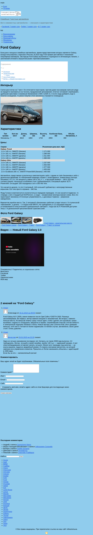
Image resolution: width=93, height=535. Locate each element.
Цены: (8, 75)
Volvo (5, 519)
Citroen (6, 474)
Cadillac (6, 466)
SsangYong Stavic (24, 445)
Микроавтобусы (9, 38)
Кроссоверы (8, 36)
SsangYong (7, 512)
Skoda (5, 510)
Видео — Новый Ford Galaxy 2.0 (14, 79)
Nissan (6, 500)
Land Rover (7, 490)
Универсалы (8, 42)
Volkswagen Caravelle (43, 447)
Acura (5, 460)
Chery (5, 468)
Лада (5, 523)
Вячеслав (12, 337)
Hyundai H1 (23, 451)
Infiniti (5, 486)
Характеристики (8, 73)
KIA (4, 488)
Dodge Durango (23, 449)
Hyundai (6, 484)
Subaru (6, 513)
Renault (6, 506)
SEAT (5, 508)
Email (3, 380)
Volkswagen (8, 517)
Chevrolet (7, 470)
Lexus (5, 492)
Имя (3, 376)
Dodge (5, 476)
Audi (5, 462)
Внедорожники (9, 34)
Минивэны (7, 40)
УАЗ (5, 525)
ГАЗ (4, 521)
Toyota (5, 515)
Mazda (6, 494)
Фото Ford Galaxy (9, 77)
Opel (5, 502)
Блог (5, 6)
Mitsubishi (7, 498)
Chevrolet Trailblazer (26, 453)
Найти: (3, 456)
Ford (5, 480)
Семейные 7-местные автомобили (15, 19)
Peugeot (6, 504)
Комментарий (7, 372)
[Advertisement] (40, 290)
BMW (5, 464)
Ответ (5, 308)
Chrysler (6, 472)
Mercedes (7, 496)
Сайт (3, 383)
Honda (5, 482)
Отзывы (6, 8)
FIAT (5, 478)
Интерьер (6, 71)
